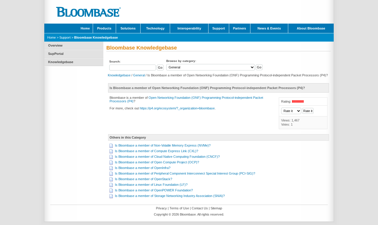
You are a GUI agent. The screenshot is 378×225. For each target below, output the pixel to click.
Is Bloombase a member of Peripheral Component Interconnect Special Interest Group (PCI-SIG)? (185, 173)
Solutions (128, 28)
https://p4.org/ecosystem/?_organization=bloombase (177, 108)
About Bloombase (311, 28)
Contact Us (200, 208)
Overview (55, 45)
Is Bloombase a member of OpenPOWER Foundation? (154, 190)
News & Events (269, 28)
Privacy (161, 208)
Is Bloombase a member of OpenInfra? (142, 168)
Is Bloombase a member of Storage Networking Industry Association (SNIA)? (170, 196)
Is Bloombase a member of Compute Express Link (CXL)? (156, 151)
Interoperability (189, 28)
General (139, 75)
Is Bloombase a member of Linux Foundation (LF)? (151, 184)
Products (104, 28)
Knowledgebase (60, 62)
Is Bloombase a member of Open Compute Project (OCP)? (157, 162)
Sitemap (216, 208)
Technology (155, 28)
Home (85, 28)
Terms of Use (179, 208)
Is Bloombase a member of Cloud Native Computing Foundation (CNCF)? (167, 156)
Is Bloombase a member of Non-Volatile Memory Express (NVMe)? (163, 145)
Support (218, 28)
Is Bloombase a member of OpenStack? (143, 179)
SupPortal (55, 53)
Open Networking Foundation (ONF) (175, 97)
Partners (239, 28)
